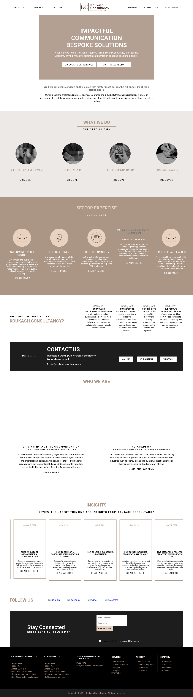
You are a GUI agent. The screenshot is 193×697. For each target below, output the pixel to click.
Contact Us (151, 7)
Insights (133, 7)
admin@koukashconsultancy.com (25, 677)
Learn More (22, 278)
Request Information (116, 671)
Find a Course (143, 661)
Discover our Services (79, 65)
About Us (18, 7)
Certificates (142, 667)
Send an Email (147, 359)
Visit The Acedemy (142, 469)
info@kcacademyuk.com (54, 677)
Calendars (142, 670)
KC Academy (171, 7)
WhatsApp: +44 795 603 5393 (23, 674)
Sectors (57, 7)
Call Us (126, 359)
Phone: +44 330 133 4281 (21, 671)
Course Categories (145, 664)
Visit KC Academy (114, 65)
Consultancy (38, 7)
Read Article (26, 571)
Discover (26, 180)
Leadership (167, 667)
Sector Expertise (120, 664)
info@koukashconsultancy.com (65, 364)
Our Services (118, 661)
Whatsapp (168, 359)
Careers (165, 670)
